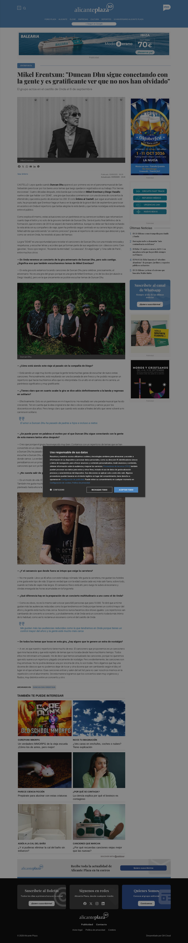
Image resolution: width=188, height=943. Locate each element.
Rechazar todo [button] (99, 489)
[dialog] (94, 471)
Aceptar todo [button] (126, 489)
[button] (57, 489)
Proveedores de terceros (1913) (116, 466)
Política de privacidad (81, 483)
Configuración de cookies (60, 483)
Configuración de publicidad (72, 479)
